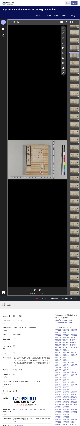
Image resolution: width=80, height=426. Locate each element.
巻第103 (65, 424)
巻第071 (74, 395)
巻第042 (58, 367)
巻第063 (66, 387)
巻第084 (58, 407)
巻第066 (58, 392)
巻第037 (66, 362)
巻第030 (66, 355)
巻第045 (66, 370)
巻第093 (66, 414)
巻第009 (58, 337)
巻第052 (58, 377)
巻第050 (66, 375)
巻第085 (66, 407)
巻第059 (58, 385)
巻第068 (74, 392)
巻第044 (58, 370)
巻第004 (58, 332)
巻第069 (58, 395)
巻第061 (74, 385)
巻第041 (74, 365)
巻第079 (65, 402)
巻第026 (58, 352)
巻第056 (58, 382)
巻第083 (73, 405)
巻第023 (73, 347)
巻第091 (74, 412)
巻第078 (58, 402)
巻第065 (66, 390)
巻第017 (73, 342)
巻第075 (58, 400)
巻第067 (66, 392)
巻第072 (58, 397)
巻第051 (74, 375)
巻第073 (65, 397)
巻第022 (65, 347)
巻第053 (66, 377)
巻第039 (58, 365)
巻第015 (58, 342)
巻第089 (58, 412)
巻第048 (74, 372)
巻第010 (66, 337)
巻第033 (66, 357)
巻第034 (58, 360)
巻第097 (66, 419)
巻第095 (66, 417)
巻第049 (58, 375)
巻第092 (58, 414)
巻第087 (66, 409)
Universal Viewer (71, 298)
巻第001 (58, 330)
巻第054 (58, 380)
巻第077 (73, 400)
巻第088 (74, 409)
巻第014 (73, 340)
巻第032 (58, 357)
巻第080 (73, 402)
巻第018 (58, 345)
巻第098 (74, 419)
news (56, 16)
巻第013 (65, 340)
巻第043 (66, 367)
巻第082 (65, 405)
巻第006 (58, 335)
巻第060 (66, 385)
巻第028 (74, 352)
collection (38, 16)
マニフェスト (43, 298)
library (72, 16)
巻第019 (65, 345)
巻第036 (58, 362)
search (48, 16)
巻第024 (58, 350)
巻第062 (58, 387)
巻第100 (66, 422)
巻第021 (58, 347)
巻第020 (73, 345)
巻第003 (73, 330)
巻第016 (65, 342)
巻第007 (66, 335)
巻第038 (74, 362)
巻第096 (58, 419)
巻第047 (66, 372)
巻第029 (58, 355)
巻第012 (58, 340)
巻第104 (73, 424)
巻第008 (74, 335)
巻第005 (66, 332)
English (74, 3)
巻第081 (58, 405)
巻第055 (66, 380)
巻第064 (58, 390)
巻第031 (74, 355)
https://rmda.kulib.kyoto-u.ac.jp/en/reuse (29, 409)
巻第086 (58, 409)
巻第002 (65, 330)
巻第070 (66, 395)
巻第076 (65, 400)
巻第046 (58, 372)
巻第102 (58, 424)
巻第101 (73, 422)
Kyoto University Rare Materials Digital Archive (29, 9)
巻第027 (66, 352)
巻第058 (74, 382)
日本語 (68, 3)
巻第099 (58, 422)
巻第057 (66, 382)
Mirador (56, 298)
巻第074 (73, 397)
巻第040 (66, 365)
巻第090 (66, 412)
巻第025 (66, 350)
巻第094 (58, 417)
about (64, 16)
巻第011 (73, 337)
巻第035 (66, 360)
